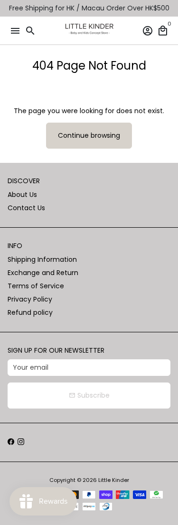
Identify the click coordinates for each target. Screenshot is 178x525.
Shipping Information (42, 259)
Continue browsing (89, 135)
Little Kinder (113, 480)
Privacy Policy (30, 299)
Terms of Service (36, 286)
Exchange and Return (43, 272)
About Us (22, 194)
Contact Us (26, 208)
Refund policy (30, 312)
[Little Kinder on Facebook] (11, 442)
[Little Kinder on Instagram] (21, 442)
